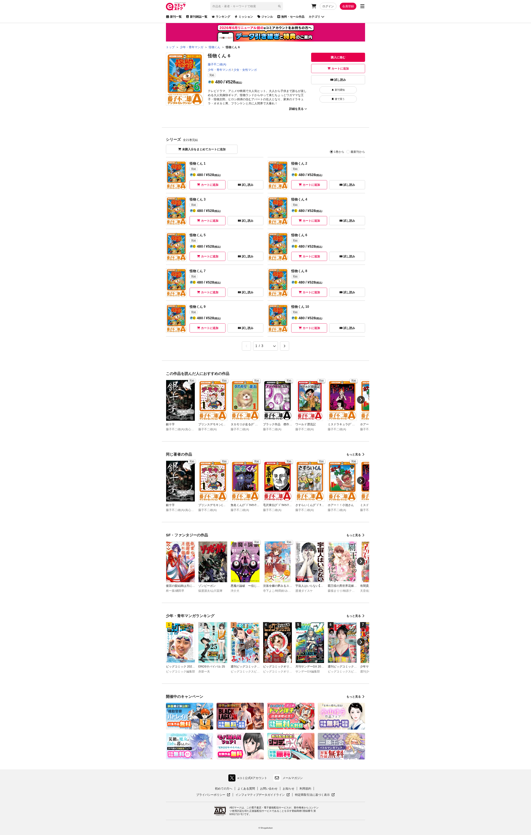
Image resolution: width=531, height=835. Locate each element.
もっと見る (353, 454)
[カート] (314, 6)
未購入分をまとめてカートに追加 (204, 149)
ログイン (328, 6)
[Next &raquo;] (284, 346)
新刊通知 (340, 89)
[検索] (279, 6)
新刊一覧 (176, 16)
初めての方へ (223, 788)
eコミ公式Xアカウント (248, 778)
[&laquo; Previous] (246, 346)
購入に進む (338, 57)
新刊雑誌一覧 (198, 16)
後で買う (340, 99)
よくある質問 (246, 788)
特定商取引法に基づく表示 (315, 795)
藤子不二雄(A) (217, 64)
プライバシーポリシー (213, 795)
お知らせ (288, 788)
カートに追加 (340, 68)
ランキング (223, 16)
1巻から (339, 151)
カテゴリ (314, 16)
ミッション (246, 16)
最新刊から (358, 151)
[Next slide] (361, 400)
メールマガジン (293, 778)
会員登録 (348, 6)
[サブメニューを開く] (362, 6)
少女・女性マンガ (245, 69)
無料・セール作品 (292, 16)
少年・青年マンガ (219, 69)
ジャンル (267, 16)
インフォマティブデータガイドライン (260, 795)
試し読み (340, 79)
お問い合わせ (269, 788)
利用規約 (305, 788)
